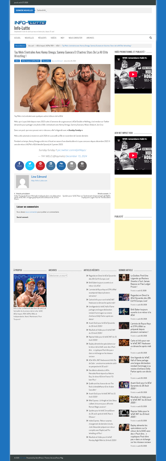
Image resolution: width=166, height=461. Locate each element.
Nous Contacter (75, 38)
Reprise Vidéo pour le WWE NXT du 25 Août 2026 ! (140, 414)
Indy (62, 38)
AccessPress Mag (56, 458)
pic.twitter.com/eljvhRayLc (71, 150)
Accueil (17, 38)
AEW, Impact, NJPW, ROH (45, 45)
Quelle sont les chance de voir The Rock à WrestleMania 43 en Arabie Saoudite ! (101, 386)
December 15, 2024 (76, 156)
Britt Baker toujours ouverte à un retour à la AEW (141, 312)
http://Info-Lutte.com (39, 180)
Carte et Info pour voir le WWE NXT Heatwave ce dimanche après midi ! (141, 344)
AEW (58, 45)
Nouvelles (29, 38)
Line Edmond (58, 61)
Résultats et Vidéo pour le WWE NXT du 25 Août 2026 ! (141, 400)
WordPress (39, 458)
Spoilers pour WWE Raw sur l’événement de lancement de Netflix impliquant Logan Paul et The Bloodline (86, 197)
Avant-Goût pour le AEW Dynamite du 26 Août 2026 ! (141, 386)
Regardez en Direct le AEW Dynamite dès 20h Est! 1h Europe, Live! (141, 298)
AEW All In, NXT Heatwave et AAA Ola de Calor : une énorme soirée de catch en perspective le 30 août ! (103, 363)
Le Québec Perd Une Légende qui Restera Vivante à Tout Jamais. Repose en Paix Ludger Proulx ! (140, 281)
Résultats (42, 38)
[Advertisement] (133, 109)
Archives (90, 38)
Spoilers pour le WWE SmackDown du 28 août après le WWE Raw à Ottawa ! (102, 413)
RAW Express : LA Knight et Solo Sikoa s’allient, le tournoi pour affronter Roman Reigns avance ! (103, 403)
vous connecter (31, 212)
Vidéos (53, 38)
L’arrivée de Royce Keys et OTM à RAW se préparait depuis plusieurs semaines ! (102, 292)
